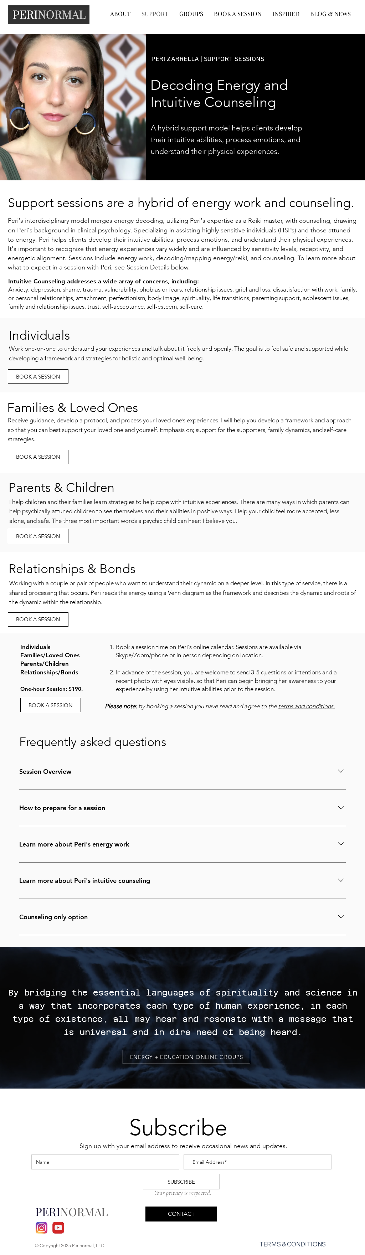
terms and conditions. (306, 706)
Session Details (148, 267)
